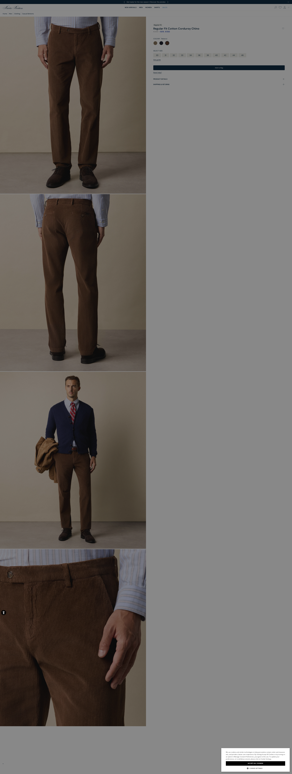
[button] (255, 768)
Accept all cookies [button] (255, 763)
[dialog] (146, 387)
